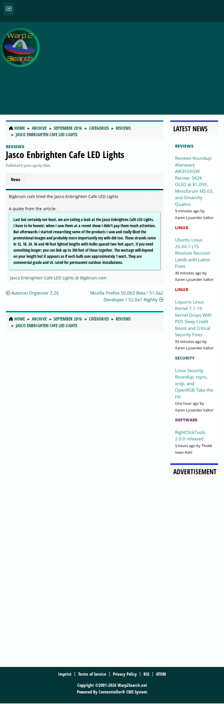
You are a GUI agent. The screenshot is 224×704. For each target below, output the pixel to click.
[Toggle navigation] (9, 9)
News (15, 179)
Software (186, 420)
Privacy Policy (125, 674)
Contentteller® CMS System (123, 692)
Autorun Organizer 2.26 (35, 293)
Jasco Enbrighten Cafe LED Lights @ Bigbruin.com (58, 278)
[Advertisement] (133, 65)
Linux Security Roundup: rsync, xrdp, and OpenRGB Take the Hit (194, 383)
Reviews (15, 146)
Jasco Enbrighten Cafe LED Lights (65, 154)
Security (185, 358)
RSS (146, 674)
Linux (181, 227)
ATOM (161, 674)
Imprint (64, 674)
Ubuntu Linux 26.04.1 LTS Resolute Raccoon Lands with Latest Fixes (192, 253)
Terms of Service (92, 674)
